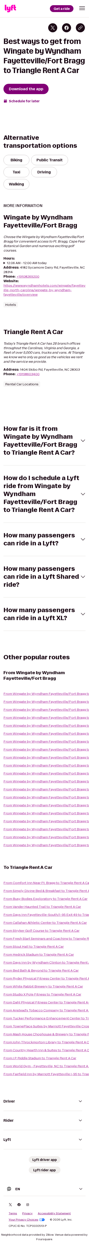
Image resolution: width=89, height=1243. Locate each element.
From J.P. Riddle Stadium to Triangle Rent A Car (39, 1058)
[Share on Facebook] (66, 28)
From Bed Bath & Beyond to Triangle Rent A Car (41, 970)
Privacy (27, 1213)
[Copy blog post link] (80, 28)
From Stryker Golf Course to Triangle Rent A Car (41, 930)
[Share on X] (53, 28)
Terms (13, 1213)
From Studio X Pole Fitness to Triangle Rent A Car (42, 994)
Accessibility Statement (54, 1213)
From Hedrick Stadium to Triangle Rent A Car (38, 954)
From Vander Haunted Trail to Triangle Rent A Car (42, 906)
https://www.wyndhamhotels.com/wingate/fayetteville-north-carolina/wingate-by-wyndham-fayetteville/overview (44, 290)
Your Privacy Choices (23, 1220)
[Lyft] (10, 9)
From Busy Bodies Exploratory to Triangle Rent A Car (45, 898)
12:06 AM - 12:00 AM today (27, 263)
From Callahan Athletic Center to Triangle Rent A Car (45, 922)
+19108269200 (27, 276)
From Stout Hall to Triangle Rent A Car (33, 946)
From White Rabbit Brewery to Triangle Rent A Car (43, 986)
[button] (82, 8)
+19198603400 (28, 374)
